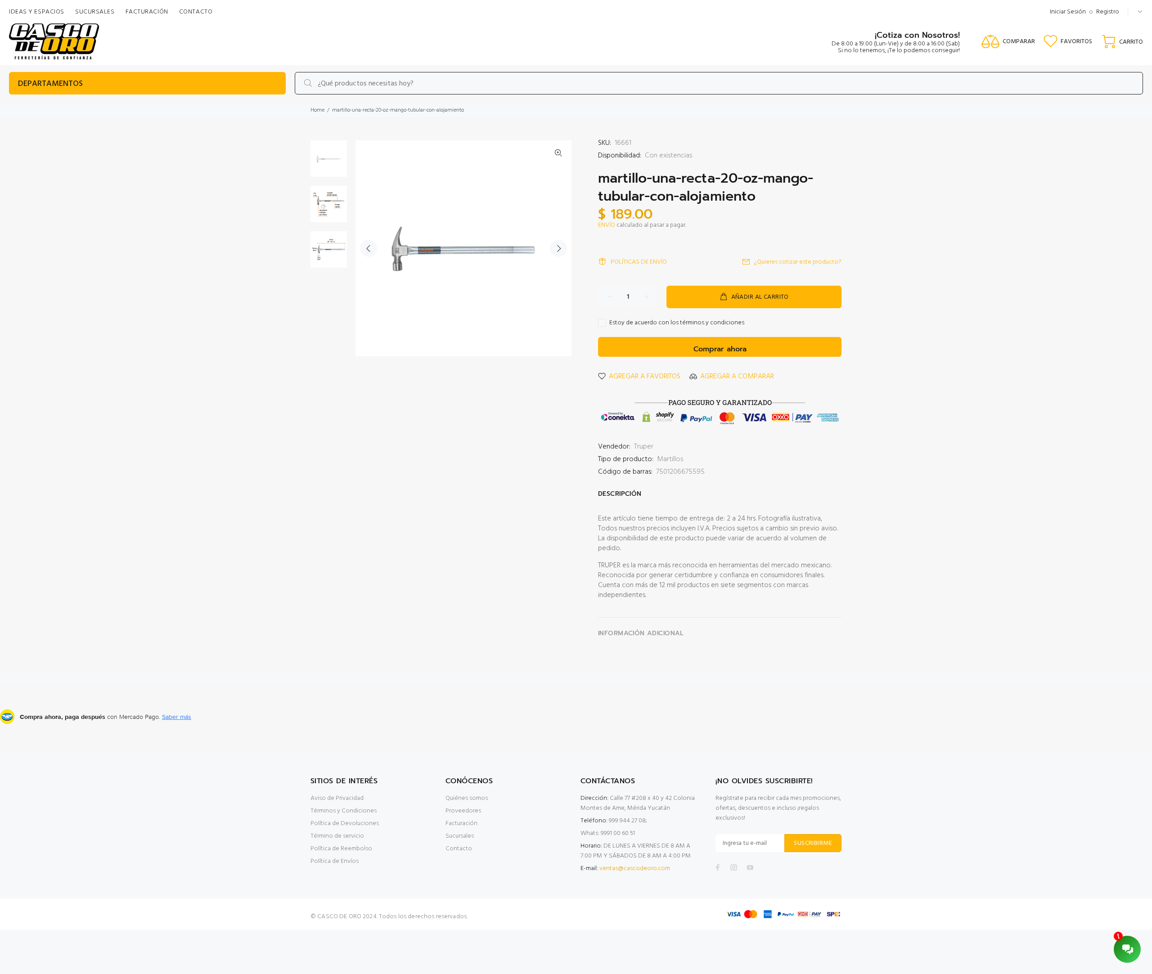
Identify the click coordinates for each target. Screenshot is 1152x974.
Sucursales (460, 836)
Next (558, 248)
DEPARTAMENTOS (50, 83)
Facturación (461, 823)
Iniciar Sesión (1068, 12)
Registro (1107, 12)
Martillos (670, 459)
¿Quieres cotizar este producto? (798, 262)
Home (317, 110)
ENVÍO (606, 225)
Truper (643, 447)
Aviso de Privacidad (337, 798)
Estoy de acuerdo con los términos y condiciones (676, 323)
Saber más (176, 716)
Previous (368, 248)
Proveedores (463, 811)
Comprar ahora (720, 349)
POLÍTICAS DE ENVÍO (639, 262)
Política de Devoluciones (344, 823)
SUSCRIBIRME (813, 843)
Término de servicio (337, 836)
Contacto (459, 849)
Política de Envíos (334, 861)
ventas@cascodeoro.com (634, 868)
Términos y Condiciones (343, 811)
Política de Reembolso (341, 849)
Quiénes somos (467, 798)
